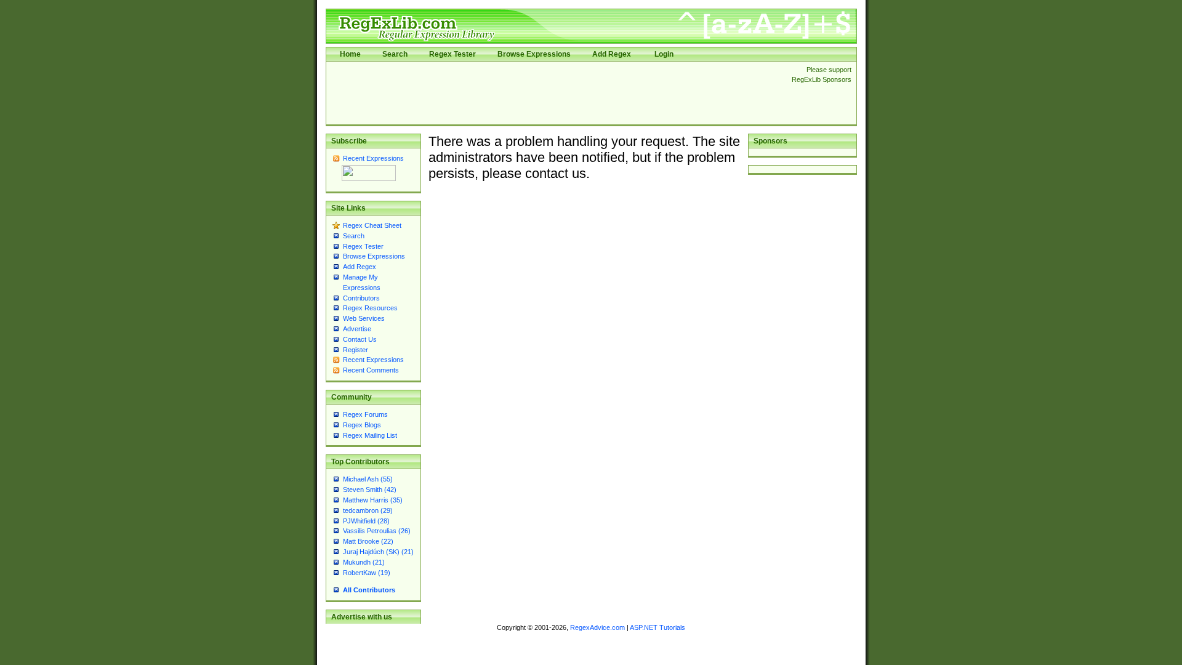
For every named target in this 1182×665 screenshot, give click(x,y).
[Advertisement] (555, 93)
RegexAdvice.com (597, 627)
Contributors (361, 298)
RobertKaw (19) (366, 572)
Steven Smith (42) (369, 489)
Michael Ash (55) (368, 479)
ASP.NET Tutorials (657, 627)
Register (355, 349)
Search (395, 54)
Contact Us (360, 339)
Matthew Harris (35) (373, 500)
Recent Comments (371, 370)
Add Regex (611, 54)
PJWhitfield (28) (366, 521)
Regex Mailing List (370, 435)
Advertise (357, 328)
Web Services (364, 318)
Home (350, 54)
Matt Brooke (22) (368, 541)
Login (663, 54)
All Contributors (369, 590)
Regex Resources (370, 308)
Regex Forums (365, 414)
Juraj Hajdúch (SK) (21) (378, 551)
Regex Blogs (362, 425)
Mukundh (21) (364, 562)
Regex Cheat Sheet (372, 225)
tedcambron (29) (368, 510)
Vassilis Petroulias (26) (377, 530)
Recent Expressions (373, 158)
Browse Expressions (534, 54)
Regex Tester (452, 54)
